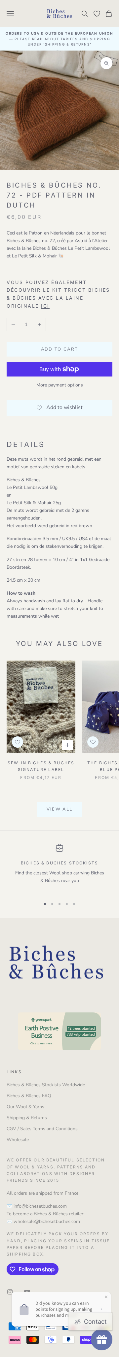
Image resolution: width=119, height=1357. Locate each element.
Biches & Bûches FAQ (29, 1096)
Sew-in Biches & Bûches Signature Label (41, 766)
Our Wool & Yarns (25, 1107)
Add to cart (59, 349)
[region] (59, 868)
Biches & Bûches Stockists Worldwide (46, 1085)
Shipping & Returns (27, 1118)
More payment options (59, 385)
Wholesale (18, 1139)
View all (60, 809)
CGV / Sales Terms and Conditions (42, 1129)
